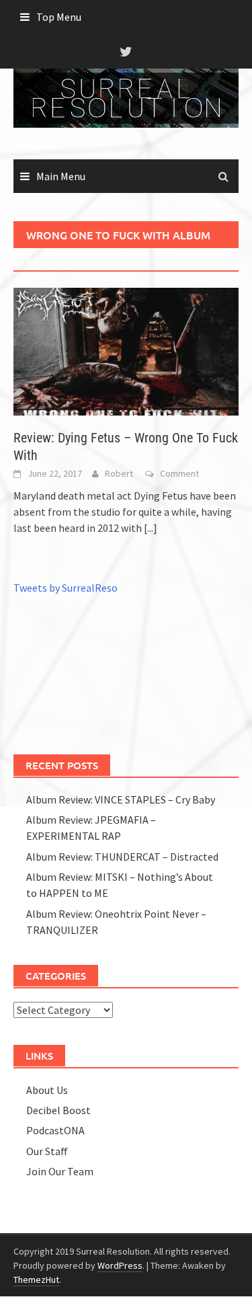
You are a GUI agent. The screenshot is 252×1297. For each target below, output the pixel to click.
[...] (150, 528)
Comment (179, 473)
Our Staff (47, 1151)
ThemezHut (36, 1279)
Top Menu (58, 17)
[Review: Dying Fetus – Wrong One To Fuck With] (126, 350)
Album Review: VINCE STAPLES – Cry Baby (120, 799)
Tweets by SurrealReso (65, 587)
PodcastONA (55, 1130)
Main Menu (60, 176)
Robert (119, 473)
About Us (47, 1090)
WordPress (119, 1265)
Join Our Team (59, 1171)
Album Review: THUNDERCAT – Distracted (122, 856)
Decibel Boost (58, 1110)
